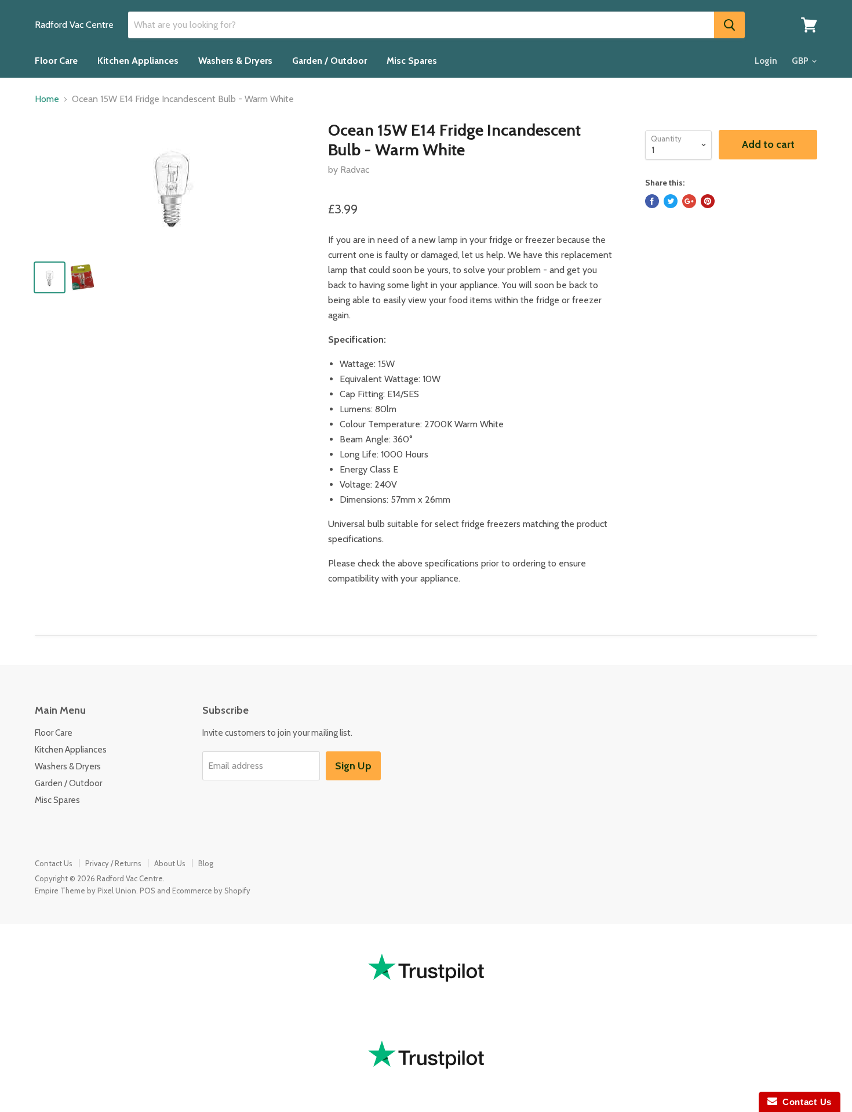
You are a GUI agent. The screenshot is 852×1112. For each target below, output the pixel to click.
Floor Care (56, 60)
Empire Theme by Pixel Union (85, 890)
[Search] (729, 25)
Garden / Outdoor (329, 60)
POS (147, 890)
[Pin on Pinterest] (708, 201)
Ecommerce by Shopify (211, 890)
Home (47, 99)
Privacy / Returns (113, 863)
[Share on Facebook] (652, 201)
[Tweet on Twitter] (671, 201)
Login (766, 61)
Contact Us (53, 863)
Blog (205, 863)
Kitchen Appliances (138, 60)
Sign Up (353, 765)
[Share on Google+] (689, 201)
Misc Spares (412, 60)
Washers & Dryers (235, 60)
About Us (169, 863)
